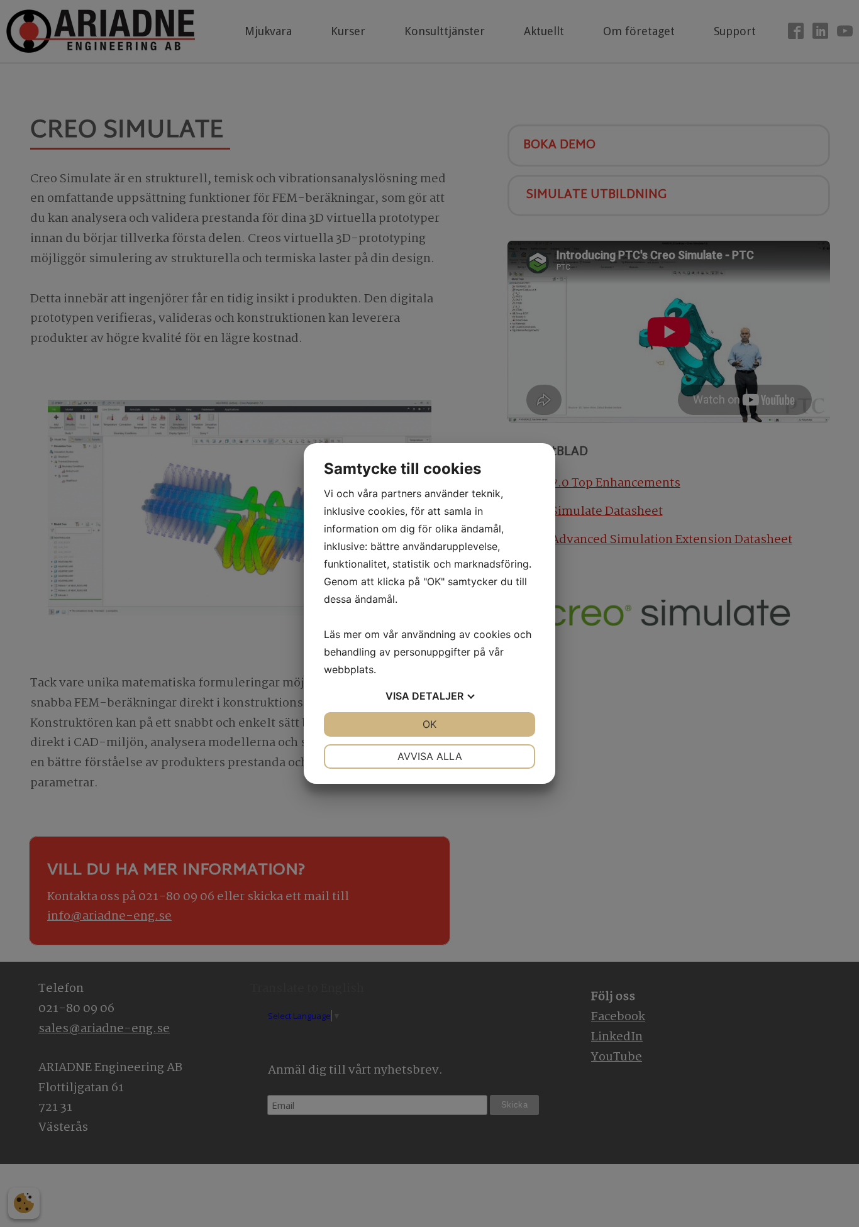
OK (429, 724)
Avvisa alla (429, 756)
